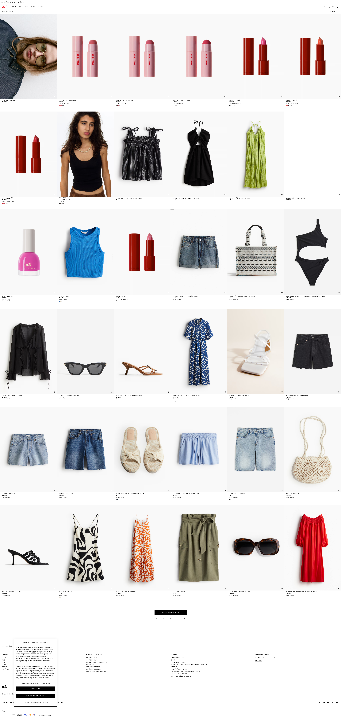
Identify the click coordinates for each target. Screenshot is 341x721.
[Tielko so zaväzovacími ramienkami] (142, 154)
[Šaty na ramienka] (85, 547)
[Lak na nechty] (28, 252)
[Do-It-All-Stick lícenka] (85, 56)
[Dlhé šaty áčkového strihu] (142, 547)
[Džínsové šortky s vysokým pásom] (198, 252)
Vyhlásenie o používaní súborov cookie (185, 671)
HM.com (5, 646)
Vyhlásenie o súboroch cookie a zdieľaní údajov (35, 683)
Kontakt (173, 667)
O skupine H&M (91, 660)
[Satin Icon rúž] (255, 56)
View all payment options (44, 715)
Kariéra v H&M (91, 657)
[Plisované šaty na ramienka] (255, 154)
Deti (26, 7)
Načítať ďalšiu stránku (170, 612)
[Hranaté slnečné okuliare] (85, 351)
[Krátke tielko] (85, 252)
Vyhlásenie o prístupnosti (96, 671)
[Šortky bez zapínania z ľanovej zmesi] (198, 449)
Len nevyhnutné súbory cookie (35, 696)
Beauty (40, 7)
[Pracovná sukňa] (198, 547)
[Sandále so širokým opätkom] (255, 351)
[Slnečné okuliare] (28, 56)
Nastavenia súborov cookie (180, 676)
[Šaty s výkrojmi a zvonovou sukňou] (198, 154)
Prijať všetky (35, 689)
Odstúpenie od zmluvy (178, 674)
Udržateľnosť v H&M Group (96, 662)
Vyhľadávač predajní (178, 662)
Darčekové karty (8, 669)
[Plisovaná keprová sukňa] (312, 154)
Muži (20, 7)
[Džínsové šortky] (28, 449)
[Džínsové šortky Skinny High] (312, 351)
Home (33, 7)
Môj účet (173, 660)
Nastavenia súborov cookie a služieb (35, 703)
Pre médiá (90, 664)
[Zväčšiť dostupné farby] (60, 301)
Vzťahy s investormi (93, 667)
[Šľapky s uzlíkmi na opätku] (28, 547)
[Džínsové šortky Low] (255, 449)
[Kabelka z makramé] (312, 449)
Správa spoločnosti (93, 669)
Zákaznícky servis (177, 657)
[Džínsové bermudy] (85, 449)
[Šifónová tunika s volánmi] (28, 351)
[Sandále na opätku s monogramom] (142, 351)
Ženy (14, 7)
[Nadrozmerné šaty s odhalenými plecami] (312, 547)
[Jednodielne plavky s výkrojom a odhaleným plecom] (312, 252)
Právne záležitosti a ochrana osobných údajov (188, 664)
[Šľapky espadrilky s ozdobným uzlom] (142, 449)
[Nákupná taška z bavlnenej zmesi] (255, 252)
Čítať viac (258, 661)
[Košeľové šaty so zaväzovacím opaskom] (198, 351)
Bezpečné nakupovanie (179, 669)
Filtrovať (333, 11)
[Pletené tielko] (85, 154)
